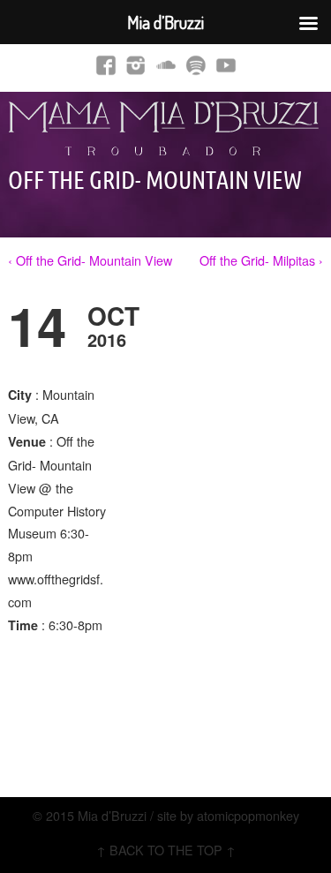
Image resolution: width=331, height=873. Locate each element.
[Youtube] (226, 64)
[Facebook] (106, 64)
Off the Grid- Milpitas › (261, 260)
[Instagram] (136, 64)
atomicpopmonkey (248, 815)
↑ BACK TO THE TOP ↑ (166, 849)
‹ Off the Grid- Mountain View (90, 260)
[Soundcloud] (166, 64)
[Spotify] (196, 64)
